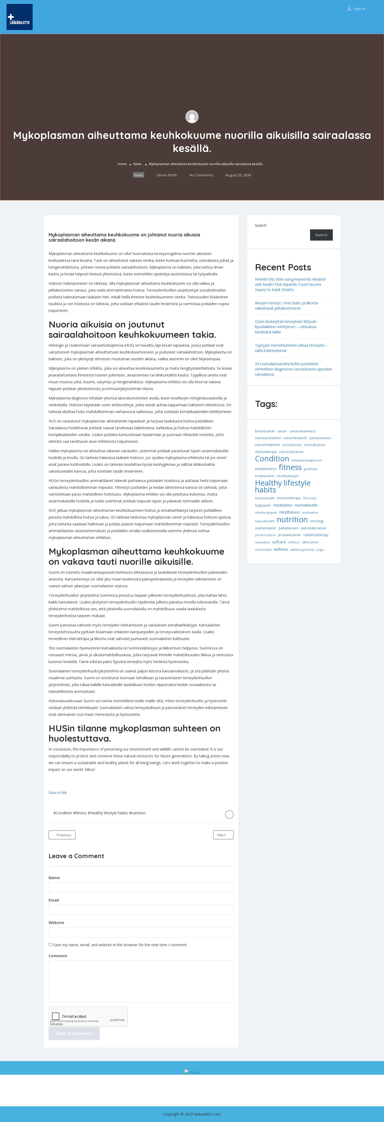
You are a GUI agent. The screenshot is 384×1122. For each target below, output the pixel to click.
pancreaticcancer (313, 528)
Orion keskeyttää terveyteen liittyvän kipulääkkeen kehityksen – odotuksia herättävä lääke (286, 326)
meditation (282, 505)
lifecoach (309, 498)
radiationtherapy (315, 535)
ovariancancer (265, 528)
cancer (282, 431)
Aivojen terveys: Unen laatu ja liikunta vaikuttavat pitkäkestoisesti (286, 305)
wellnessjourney (302, 549)
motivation (310, 512)
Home (122, 164)
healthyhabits (265, 476)
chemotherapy (266, 452)
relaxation (262, 542)
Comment (58, 955)
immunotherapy (289, 498)
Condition (272, 458)
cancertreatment (267, 445)
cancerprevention (268, 438)
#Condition (63, 812)
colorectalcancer (291, 452)
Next (221, 835)
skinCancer (310, 542)
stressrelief (263, 549)
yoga (320, 549)
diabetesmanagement (307, 460)
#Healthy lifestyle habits (108, 812)
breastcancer (265, 431)
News (137, 164)
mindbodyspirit (266, 512)
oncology (317, 521)
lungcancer (263, 505)
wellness (281, 549)
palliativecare (288, 528)
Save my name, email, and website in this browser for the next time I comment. (120, 944)
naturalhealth (265, 521)
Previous (63, 835)
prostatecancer (289, 535)
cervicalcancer (314, 445)
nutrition (292, 519)
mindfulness (289, 512)
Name (54, 877)
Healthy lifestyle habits (283, 486)
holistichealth (265, 498)
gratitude (310, 469)
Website (56, 922)
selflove (294, 542)
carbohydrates (292, 445)
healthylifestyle (288, 476)
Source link (58, 792)
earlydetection (265, 469)
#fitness (80, 812)
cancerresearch (295, 438)
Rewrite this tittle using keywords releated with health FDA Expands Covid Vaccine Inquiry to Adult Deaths (290, 284)
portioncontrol (265, 535)
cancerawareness (302, 431)
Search (260, 225)
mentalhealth (306, 505)
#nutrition (137, 812)
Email (54, 900)
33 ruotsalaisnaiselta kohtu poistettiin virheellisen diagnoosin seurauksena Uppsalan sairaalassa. (293, 369)
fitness (290, 467)
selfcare (279, 541)
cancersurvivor (320, 438)
